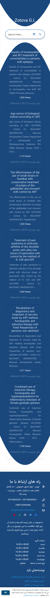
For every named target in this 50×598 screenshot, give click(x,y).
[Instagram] (25, 515)
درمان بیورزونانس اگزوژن (34, 581)
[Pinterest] (14, 515)
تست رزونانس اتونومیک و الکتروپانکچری (28, 577)
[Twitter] (30, 515)
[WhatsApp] (19, 515)
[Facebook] (35, 515)
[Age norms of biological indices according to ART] (25, 139)
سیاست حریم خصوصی (31, 595)
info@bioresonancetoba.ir (23, 510)
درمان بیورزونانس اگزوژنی (34, 585)
